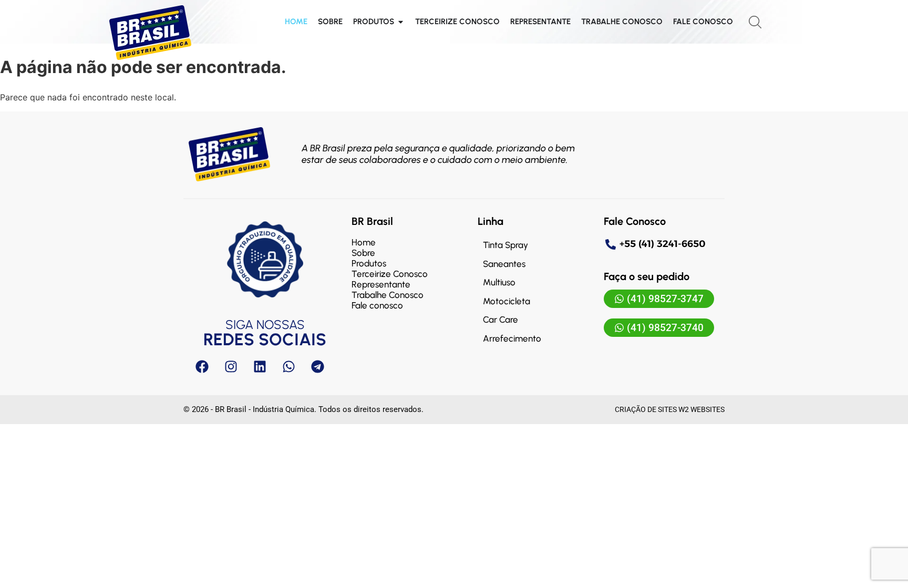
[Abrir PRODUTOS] (401, 22)
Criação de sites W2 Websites (670, 409)
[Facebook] (202, 366)
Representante (381, 284)
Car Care (500, 319)
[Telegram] (317, 366)
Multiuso (499, 282)
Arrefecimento (512, 338)
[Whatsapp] (288, 366)
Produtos (369, 263)
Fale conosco (377, 305)
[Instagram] (231, 366)
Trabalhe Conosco (388, 295)
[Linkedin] (259, 366)
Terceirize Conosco (390, 274)
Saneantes (504, 264)
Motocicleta (506, 301)
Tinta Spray (505, 245)
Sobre (363, 253)
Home (364, 242)
